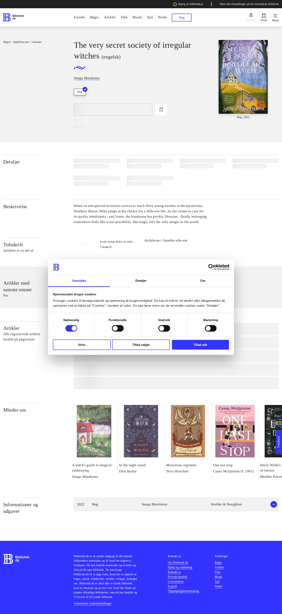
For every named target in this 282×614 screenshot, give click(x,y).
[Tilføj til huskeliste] (161, 109)
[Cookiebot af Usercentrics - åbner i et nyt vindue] (211, 267)
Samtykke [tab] (79, 280)
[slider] (243, 80)
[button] (176, 504)
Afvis (81, 344)
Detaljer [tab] (141, 280)
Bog (79, 91)
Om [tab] (202, 280)
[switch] (118, 328)
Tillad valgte (141, 344)
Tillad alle (200, 344)
